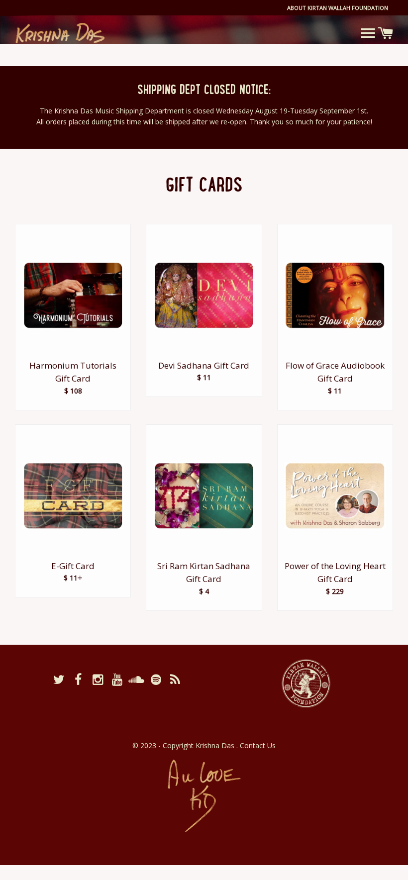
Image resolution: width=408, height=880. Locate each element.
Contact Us (258, 745)
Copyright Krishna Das (199, 745)
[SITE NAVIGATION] (368, 33)
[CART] (385, 33)
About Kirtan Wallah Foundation (337, 7)
